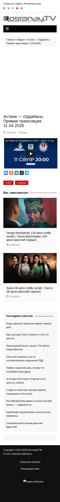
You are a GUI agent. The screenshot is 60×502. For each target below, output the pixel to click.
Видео (21, 39)
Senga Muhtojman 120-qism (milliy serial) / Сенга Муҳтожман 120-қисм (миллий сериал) (28, 236)
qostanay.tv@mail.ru (21, 454)
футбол (22, 183)
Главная (10, 39)
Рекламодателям (32, 3)
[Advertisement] (30, 81)
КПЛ (9, 183)
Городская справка (12, 3)
